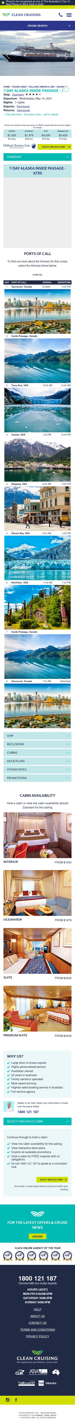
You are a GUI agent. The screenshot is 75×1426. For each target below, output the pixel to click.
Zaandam (62, 86)
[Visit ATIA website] (38, 1372)
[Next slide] (67, 56)
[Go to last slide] (8, 56)
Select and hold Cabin (53, 147)
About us (37, 1316)
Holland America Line (42, 86)
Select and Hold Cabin (51, 1179)
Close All (38, 274)
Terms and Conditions (37, 1330)
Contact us (38, 1323)
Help (37, 1309)
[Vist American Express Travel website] (47, 1383)
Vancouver (23, 106)
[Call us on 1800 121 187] (61, 15)
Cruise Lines (19, 86)
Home (6, 86)
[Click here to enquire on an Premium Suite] (37, 1009)
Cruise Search (37, 25)
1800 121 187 (28, 1111)
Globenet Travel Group (45, 1415)
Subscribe (37, 1236)
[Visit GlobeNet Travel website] (56, 1372)
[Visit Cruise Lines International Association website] (20, 1372)
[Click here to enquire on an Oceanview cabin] (37, 893)
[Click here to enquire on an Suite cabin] (37, 951)
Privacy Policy (37, 1336)
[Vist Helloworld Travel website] (27, 1383)
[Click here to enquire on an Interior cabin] (37, 835)
